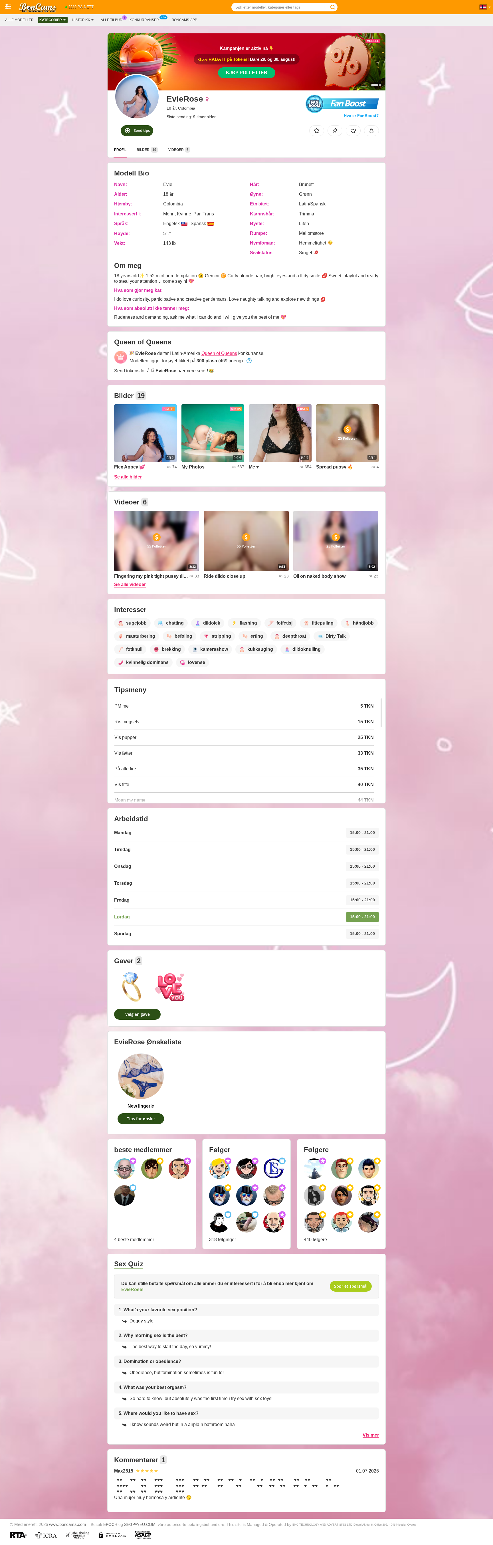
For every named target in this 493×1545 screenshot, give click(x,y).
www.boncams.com (67, 1524)
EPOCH (110, 1524)
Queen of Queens (219, 353)
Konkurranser (144, 20)
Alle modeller (19, 20)
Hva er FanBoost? (361, 115)
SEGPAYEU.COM (139, 1524)
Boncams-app (184, 20)
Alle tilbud (111, 20)
